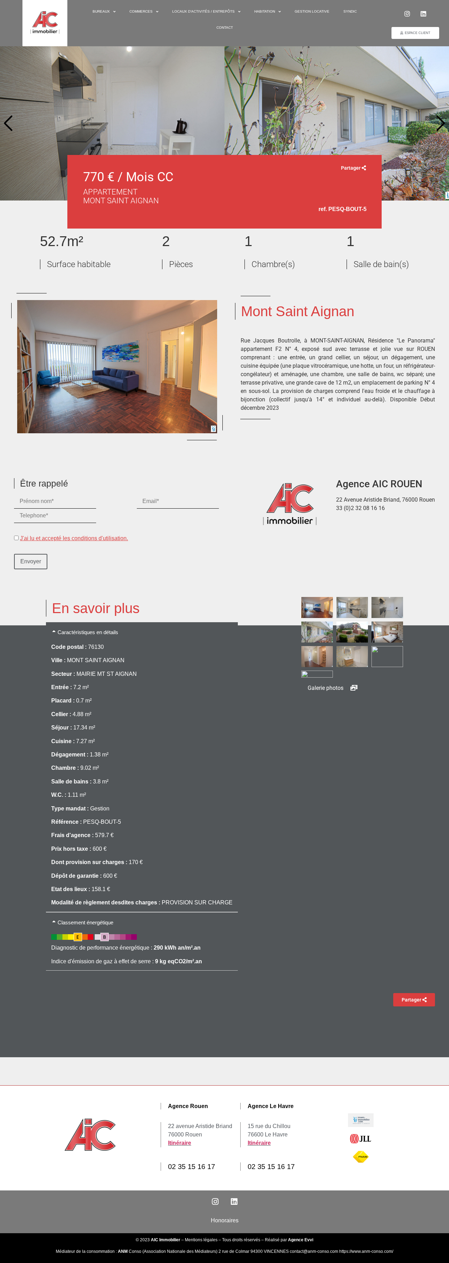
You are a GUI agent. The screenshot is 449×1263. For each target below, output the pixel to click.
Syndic (350, 11)
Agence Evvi (300, 1239)
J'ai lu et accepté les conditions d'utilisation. (74, 538)
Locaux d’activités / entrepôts (203, 11)
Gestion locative (312, 11)
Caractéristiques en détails (88, 632)
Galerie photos (326, 688)
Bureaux (101, 11)
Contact (224, 27)
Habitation (264, 11)
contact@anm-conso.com (314, 1251)
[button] (8, 123)
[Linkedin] (423, 13)
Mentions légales (201, 1239)
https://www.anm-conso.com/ (366, 1251)
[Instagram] (407, 13)
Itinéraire (179, 1143)
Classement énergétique (85, 922)
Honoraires (225, 1220)
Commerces (141, 11)
